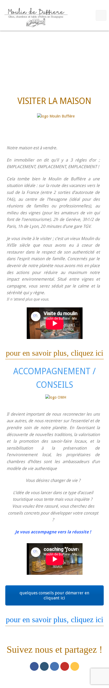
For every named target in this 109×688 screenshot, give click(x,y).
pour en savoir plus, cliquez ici (54, 353)
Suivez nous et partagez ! (54, 649)
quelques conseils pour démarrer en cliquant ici (54, 595)
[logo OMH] (55, 400)
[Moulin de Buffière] (36, 16)
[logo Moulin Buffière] (56, 124)
